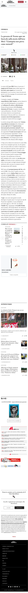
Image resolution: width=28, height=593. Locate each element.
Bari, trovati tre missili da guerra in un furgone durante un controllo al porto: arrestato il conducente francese (8, 236)
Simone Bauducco (5, 362)
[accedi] (25, 2)
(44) (26, 335)
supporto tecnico (7, 532)
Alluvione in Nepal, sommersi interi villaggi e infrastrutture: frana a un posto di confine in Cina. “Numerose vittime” (9, 370)
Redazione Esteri (5, 375)
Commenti (5, 76)
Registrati (19, 507)
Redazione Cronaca (8, 246)
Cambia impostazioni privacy (8, 551)
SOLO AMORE (6, 270)
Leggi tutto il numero (14, 420)
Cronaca (4, 29)
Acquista (14, 274)
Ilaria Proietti (5, 335)
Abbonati (20, 1)
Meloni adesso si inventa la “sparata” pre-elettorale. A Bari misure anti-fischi (9, 343)
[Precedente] (2, 238)
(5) (26, 348)
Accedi (8, 507)
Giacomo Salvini (5, 348)
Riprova (14, 536)
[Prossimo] (25, 238)
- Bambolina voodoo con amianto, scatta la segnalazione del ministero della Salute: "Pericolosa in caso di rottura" (13, 439)
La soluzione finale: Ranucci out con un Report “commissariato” (12, 311)
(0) (26, 375)
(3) (19, 246)
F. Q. (2, 47)
